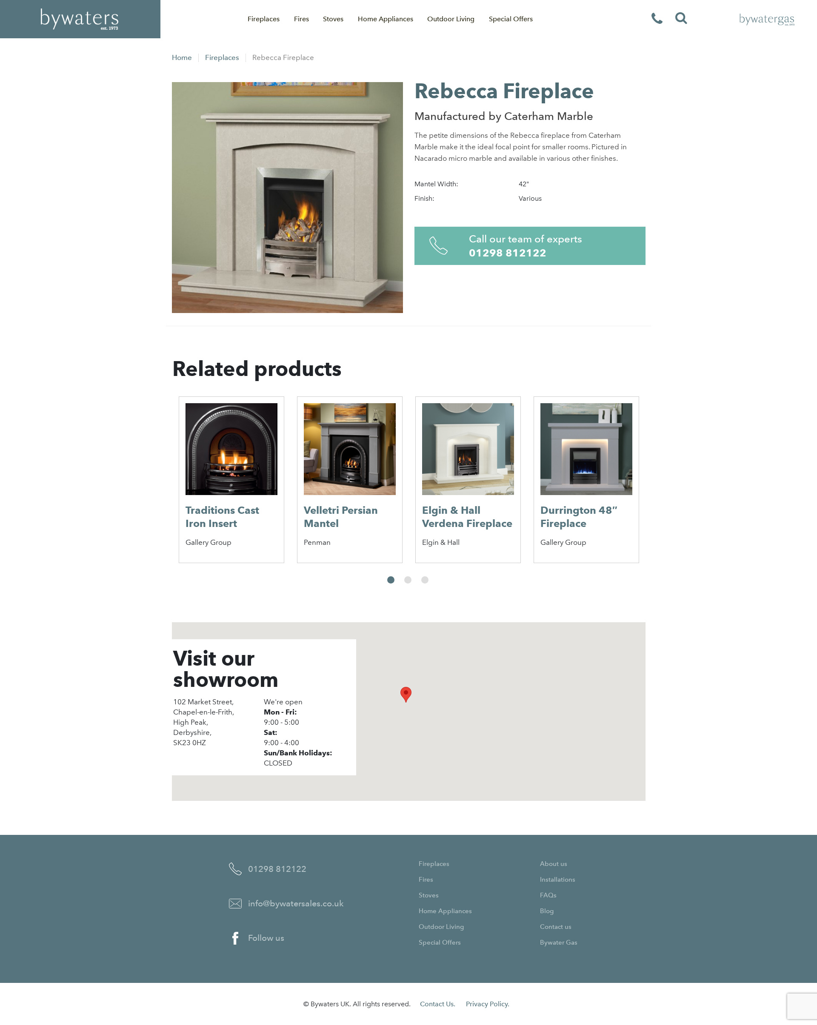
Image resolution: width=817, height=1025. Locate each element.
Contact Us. (437, 1004)
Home (182, 57)
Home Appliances (385, 19)
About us (553, 864)
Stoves (333, 19)
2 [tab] (407, 580)
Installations (557, 879)
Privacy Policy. (487, 1004)
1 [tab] (390, 580)
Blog (547, 911)
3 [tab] (424, 580)
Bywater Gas (558, 942)
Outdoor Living (450, 19)
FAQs (548, 895)
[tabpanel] (231, 479)
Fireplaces (264, 19)
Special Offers (511, 19)
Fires (301, 19)
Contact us (555, 927)
